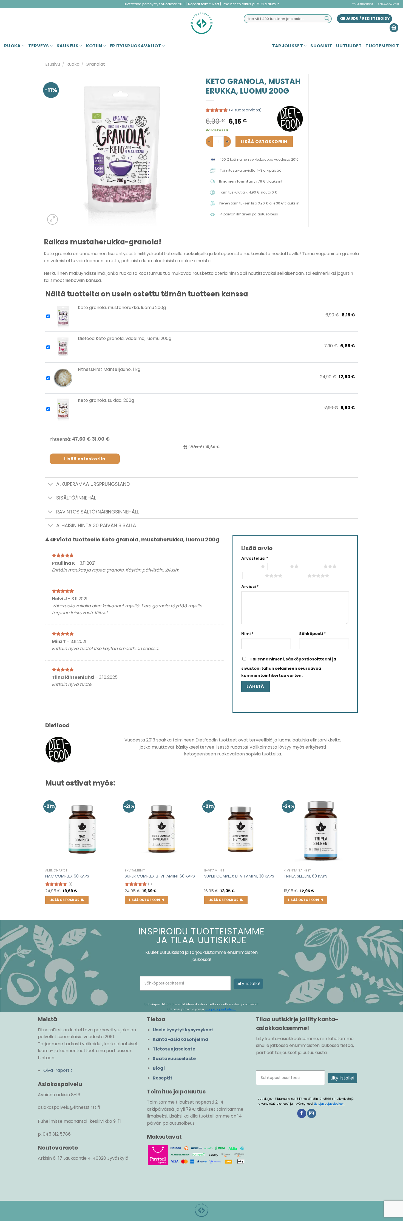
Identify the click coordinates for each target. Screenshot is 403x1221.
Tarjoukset (287, 46)
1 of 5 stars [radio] (250, 566)
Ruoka (12, 46)
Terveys (38, 46)
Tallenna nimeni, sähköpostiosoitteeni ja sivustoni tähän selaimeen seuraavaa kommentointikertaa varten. (288, 667)
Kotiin (94, 46)
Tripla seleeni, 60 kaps (305, 876)
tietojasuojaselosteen (220, 1009)
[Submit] (326, 19)
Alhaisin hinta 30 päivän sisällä (96, 525)
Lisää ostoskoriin (264, 142)
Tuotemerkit (382, 46)
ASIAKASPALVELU (388, 4)
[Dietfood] (290, 119)
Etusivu (52, 64)
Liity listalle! (248, 983)
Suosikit (321, 46)
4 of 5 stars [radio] (254, 575)
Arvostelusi (254, 558)
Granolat (95, 64)
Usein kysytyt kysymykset (183, 1030)
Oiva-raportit (57, 1070)
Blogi (159, 1068)
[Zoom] (52, 219)
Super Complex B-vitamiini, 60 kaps (160, 876)
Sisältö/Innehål (76, 498)
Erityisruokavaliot (135, 46)
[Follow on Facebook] (301, 1113)
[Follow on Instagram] (311, 1113)
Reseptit (162, 1078)
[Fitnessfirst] (201, 23)
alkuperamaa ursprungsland (93, 484)
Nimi (247, 633)
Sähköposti (312, 633)
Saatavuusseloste (174, 1058)
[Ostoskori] (394, 27)
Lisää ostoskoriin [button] (67, 900)
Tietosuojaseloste (174, 1049)
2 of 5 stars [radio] (279, 566)
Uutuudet (349, 46)
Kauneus (67, 46)
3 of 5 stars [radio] (312, 566)
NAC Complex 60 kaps (67, 876)
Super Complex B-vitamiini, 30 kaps (239, 876)
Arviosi (250, 586)
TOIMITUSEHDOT (362, 4)
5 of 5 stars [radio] (296, 575)
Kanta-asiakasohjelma (180, 1039)
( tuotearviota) (245, 110)
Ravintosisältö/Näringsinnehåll (97, 512)
